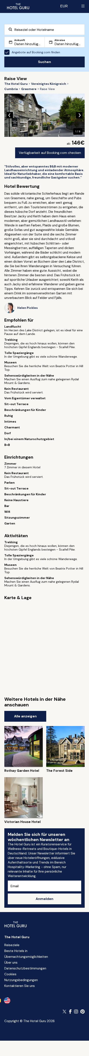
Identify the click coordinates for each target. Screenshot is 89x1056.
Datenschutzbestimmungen (25, 968)
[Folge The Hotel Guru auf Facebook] (70, 1011)
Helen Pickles (27, 308)
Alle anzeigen (25, 716)
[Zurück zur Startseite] (18, 6)
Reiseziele (11, 945)
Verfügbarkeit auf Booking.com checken (50, 152)
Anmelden (44, 899)
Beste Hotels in (15, 951)
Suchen (44, 62)
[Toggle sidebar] (83, 6)
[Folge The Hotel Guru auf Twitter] (65, 1011)
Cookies (10, 974)
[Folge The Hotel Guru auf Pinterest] (82, 1011)
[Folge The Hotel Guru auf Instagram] (76, 1011)
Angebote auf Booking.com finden (36, 52)
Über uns (10, 962)
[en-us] (7, 1000)
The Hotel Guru (16, 937)
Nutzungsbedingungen (21, 980)
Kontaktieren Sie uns (19, 986)
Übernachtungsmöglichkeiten (26, 957)
